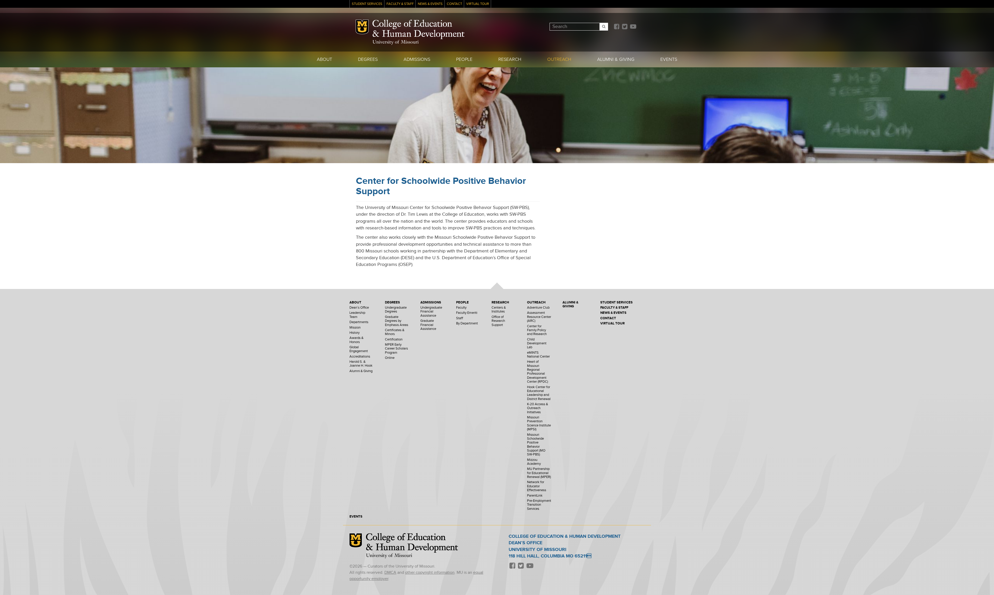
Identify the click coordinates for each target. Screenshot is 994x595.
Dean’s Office (359, 308)
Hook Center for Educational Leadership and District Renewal (539, 393)
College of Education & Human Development (418, 29)
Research (509, 59)
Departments (358, 322)
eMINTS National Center (538, 355)
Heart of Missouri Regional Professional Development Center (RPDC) (537, 372)
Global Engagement (358, 349)
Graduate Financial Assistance (428, 325)
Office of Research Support (498, 321)
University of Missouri (395, 42)
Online (389, 358)
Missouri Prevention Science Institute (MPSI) (539, 423)
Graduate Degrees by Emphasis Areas (396, 321)
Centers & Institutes (499, 310)
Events (668, 59)
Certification (394, 340)
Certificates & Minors (394, 332)
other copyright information (430, 572)
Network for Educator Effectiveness (536, 486)
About (324, 59)
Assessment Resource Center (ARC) (539, 317)
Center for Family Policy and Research (537, 330)
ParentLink (535, 496)
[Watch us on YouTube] (633, 27)
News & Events (430, 4)
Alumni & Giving (615, 59)
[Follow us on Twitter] (624, 27)
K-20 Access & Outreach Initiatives (537, 408)
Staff (459, 318)
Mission (355, 328)
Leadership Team (357, 315)
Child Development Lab (536, 344)
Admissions (417, 59)
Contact (454, 4)
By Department (467, 323)
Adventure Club (538, 308)
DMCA (390, 572)
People (464, 59)
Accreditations (359, 357)
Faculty (461, 308)
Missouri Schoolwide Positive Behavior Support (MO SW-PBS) (536, 445)
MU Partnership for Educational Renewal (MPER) (539, 473)
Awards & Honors (356, 340)
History (354, 333)
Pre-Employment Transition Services (539, 505)
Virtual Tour (477, 4)
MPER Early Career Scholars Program (396, 349)
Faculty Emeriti (466, 313)
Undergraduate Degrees (396, 310)
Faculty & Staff (400, 4)
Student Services (367, 4)
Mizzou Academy (534, 462)
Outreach (559, 59)
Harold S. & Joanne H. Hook (360, 364)
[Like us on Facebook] (616, 27)
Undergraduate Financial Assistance (431, 312)
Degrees (368, 59)
